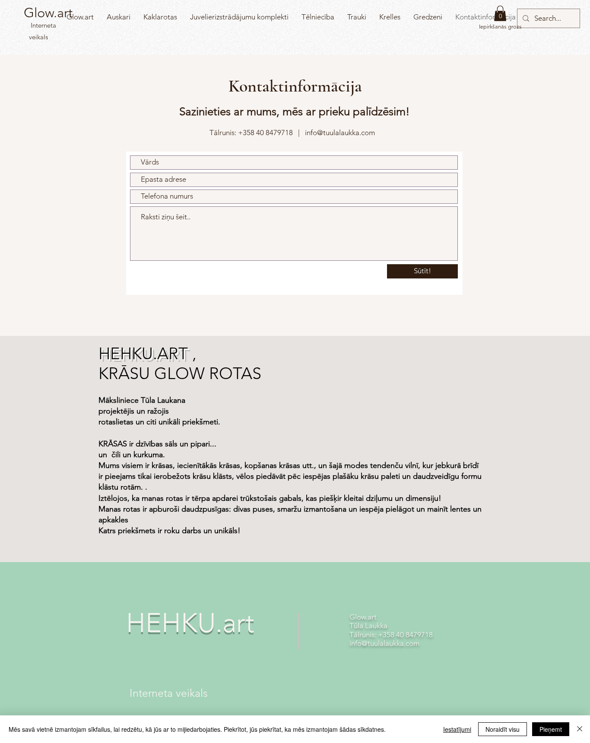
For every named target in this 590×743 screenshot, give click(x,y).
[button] (500, 13)
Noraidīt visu (502, 729)
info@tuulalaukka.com (340, 132)
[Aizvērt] (579, 729)
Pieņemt (550, 729)
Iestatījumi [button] (457, 729)
